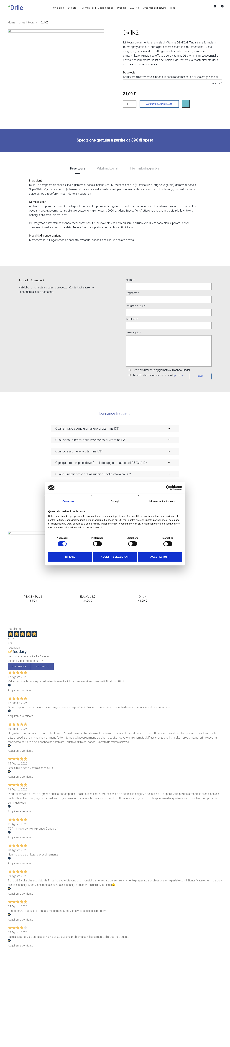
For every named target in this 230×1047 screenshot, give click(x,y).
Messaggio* (133, 332)
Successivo (42, 666)
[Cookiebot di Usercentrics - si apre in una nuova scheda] (168, 487)
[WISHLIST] (186, 104)
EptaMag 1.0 (87, 596)
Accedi (206, 8)
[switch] (97, 543)
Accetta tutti (160, 557)
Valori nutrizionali (107, 168)
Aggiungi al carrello (159, 104)
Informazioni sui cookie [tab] (162, 501)
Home (11, 22)
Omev (142, 596)
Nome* (130, 279)
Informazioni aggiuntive (144, 168)
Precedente (19, 666)
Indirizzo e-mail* (135, 306)
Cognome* (132, 293)
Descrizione (77, 168)
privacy (178, 375)
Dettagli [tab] (115, 501)
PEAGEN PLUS (33, 596)
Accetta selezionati (115, 557)
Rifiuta (70, 557)
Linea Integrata (28, 22)
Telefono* (132, 319)
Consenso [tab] (68, 501)
